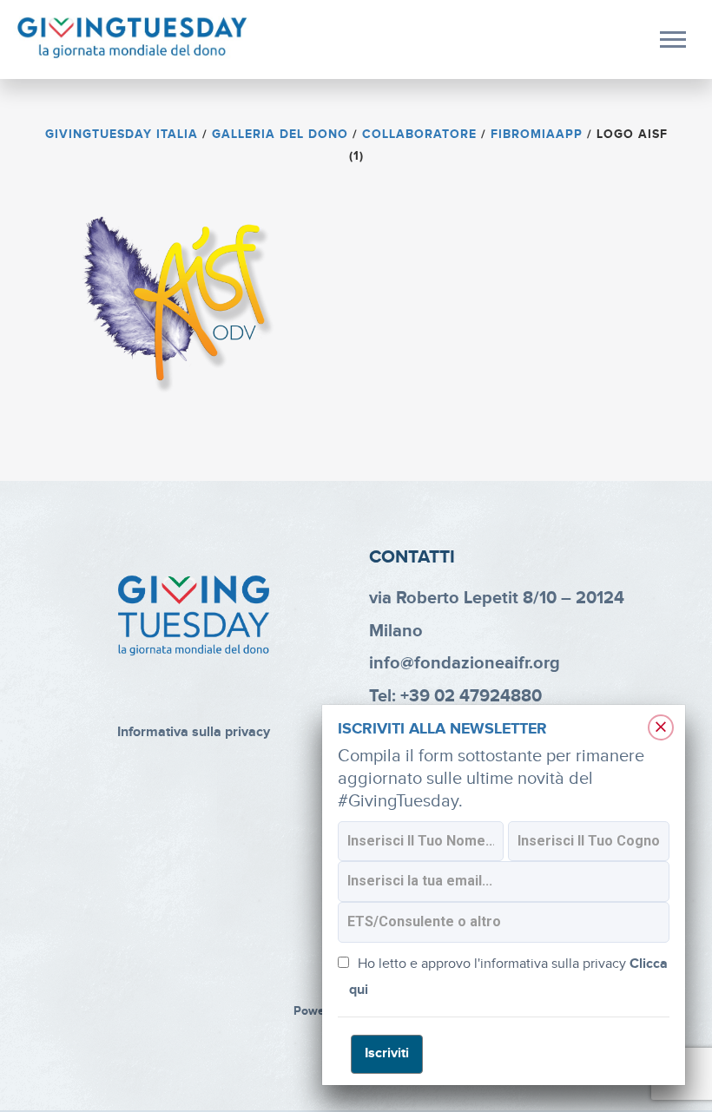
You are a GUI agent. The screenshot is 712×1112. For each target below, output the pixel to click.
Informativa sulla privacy (193, 732)
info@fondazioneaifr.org (464, 663)
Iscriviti (387, 1053)
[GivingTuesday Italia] (132, 38)
